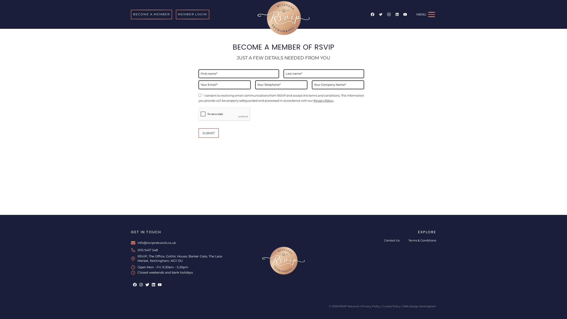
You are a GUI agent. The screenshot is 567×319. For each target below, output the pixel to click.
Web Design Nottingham (419, 306)
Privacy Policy (323, 100)
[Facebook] (372, 14)
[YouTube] (405, 14)
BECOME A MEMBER (151, 14)
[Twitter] (380, 14)
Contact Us (392, 240)
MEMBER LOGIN (192, 14)
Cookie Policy (392, 306)
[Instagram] (388, 14)
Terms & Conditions (422, 240)
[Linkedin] (397, 14)
